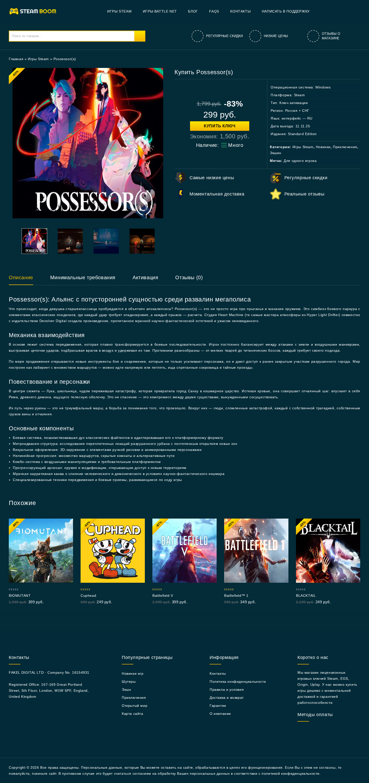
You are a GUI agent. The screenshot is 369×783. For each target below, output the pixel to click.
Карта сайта (132, 714)
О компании (220, 714)
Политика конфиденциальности (238, 681)
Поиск (139, 36)
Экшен (275, 153)
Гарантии (218, 706)
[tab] (26, 279)
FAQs (214, 11)
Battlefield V (162, 596)
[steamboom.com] (34, 11)
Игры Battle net (160, 11)
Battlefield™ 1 (236, 596)
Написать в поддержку (286, 11)
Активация (145, 277)
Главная (16, 59)
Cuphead (88, 596)
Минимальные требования (82, 277)
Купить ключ (219, 126)
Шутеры (129, 681)
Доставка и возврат (227, 698)
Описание (21, 277)
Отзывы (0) (189, 277)
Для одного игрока (300, 161)
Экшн (126, 690)
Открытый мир (134, 706)
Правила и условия (227, 690)
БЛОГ (193, 11)
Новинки (323, 147)
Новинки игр (133, 673)
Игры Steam (119, 11)
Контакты (240, 11)
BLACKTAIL (306, 596)
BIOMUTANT (20, 596)
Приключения (345, 147)
